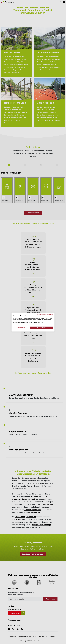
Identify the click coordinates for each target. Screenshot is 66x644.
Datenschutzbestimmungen (45, 314)
